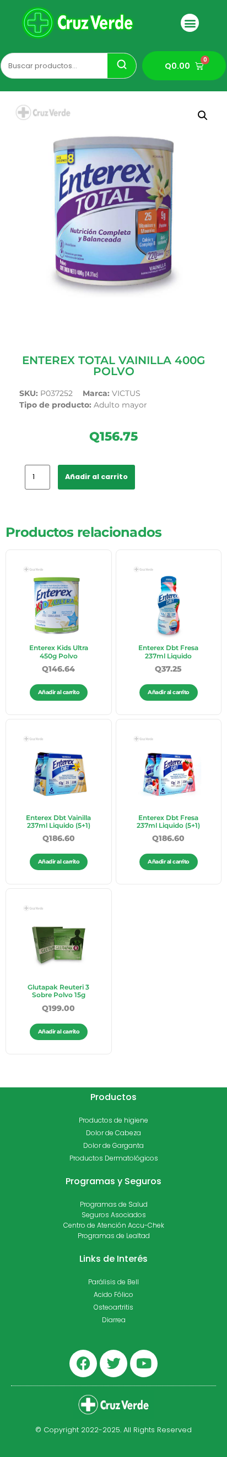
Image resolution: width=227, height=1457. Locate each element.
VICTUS (126, 393)
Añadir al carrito (96, 476)
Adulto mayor (120, 405)
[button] (190, 23)
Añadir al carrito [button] (59, 692)
